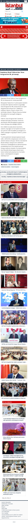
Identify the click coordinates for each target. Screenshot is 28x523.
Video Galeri (9, 16)
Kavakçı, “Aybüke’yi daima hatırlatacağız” (14, 176)
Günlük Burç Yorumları (7, 504)
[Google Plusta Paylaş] (17, 95)
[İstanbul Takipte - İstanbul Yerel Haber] (14, 6)
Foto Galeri (18, 16)
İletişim (18, 14)
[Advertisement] (14, 53)
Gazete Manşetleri (6, 502)
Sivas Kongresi (15, 167)
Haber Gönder (5, 505)
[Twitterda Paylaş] (10, 95)
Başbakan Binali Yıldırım (14, 164)
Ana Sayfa (8, 14)
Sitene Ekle (4, 508)
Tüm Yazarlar (5, 513)
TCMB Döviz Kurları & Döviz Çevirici (11, 510)
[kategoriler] (26, 27)
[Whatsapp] (24, 95)
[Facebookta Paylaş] (3, 95)
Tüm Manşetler (5, 511)
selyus (14, 522)
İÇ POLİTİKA (11, 69)
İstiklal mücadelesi (5, 167)
